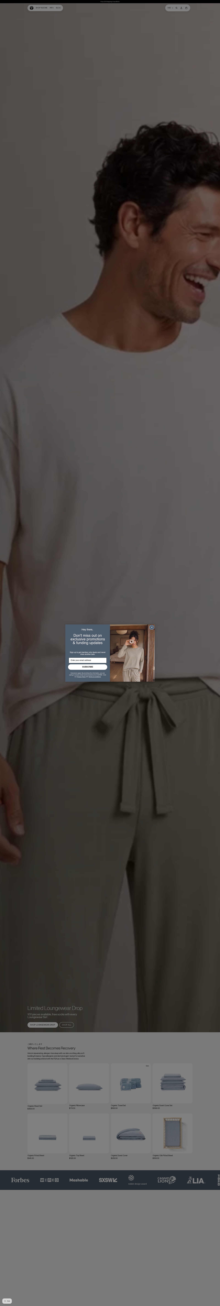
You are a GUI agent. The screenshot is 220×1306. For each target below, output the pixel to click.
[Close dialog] (152, 627)
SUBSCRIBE (87, 667)
